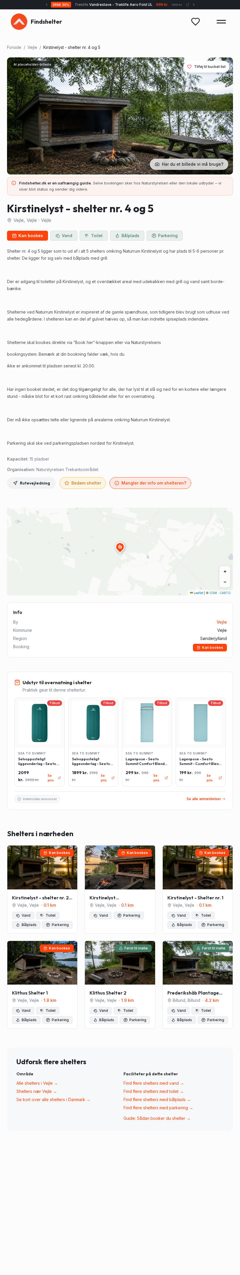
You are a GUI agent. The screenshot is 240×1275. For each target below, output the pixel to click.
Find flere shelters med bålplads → (157, 1099)
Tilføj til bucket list (210, 66)
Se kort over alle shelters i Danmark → (53, 1099)
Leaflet (198, 593)
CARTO (225, 593)
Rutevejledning (35, 483)
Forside (14, 47)
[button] (120, 547)
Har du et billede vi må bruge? (192, 164)
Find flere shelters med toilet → (154, 1091)
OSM (213, 593)
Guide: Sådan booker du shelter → (157, 1118)
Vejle (32, 47)
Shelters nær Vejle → (36, 1091)
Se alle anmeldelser (203, 799)
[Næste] (194, 5)
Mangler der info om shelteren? (153, 482)
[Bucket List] (195, 21)
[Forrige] (46, 5)
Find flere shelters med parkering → (158, 1107)
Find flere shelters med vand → (154, 1083)
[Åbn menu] (221, 21)
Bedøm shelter (86, 482)
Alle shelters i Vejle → (37, 1083)
